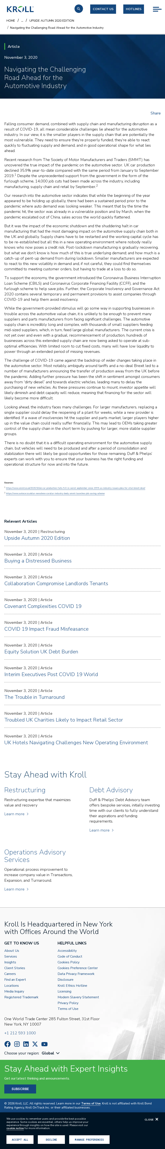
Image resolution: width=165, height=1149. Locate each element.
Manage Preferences (89, 1139)
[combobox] (51, 1053)
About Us (11, 951)
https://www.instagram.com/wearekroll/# (17, 1044)
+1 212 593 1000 (20, 1033)
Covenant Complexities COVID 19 (42, 606)
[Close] (157, 1119)
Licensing (64, 992)
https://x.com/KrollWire (35, 1044)
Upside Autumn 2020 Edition (37, 538)
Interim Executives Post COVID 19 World (51, 674)
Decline (51, 1139)
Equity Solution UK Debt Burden (41, 651)
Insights (10, 962)
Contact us (103, 9)
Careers (10, 974)
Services (10, 957)
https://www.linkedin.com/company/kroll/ (26, 1044)
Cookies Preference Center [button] (78, 968)
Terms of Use (68, 1009)
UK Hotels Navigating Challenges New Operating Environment (76, 742)
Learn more (14, 814)
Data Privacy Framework (76, 974)
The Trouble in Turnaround (34, 697)
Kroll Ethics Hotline (72, 986)
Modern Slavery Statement (78, 997)
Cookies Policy (68, 962)
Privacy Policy (68, 1003)
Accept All (20, 1139)
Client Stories (14, 968)
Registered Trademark (21, 997)
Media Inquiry (14, 992)
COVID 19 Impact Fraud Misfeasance (46, 629)
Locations (11, 986)
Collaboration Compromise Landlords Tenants (56, 583)
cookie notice (15, 1128)
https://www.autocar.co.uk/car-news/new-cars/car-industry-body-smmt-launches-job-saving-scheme (55, 493)
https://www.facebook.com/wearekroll (7, 1044)
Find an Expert (15, 980)
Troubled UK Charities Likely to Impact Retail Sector (63, 719)
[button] (78, 8)
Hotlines (133, 9)
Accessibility (67, 951)
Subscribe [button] (20, 1089)
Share (156, 113)
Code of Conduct (70, 957)
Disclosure (65, 980)
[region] (82, 1130)
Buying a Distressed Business (38, 560)
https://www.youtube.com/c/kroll (44, 1044)
